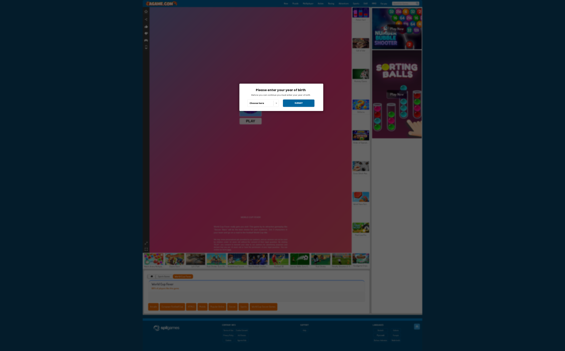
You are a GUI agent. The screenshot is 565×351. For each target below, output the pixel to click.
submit (299, 103)
